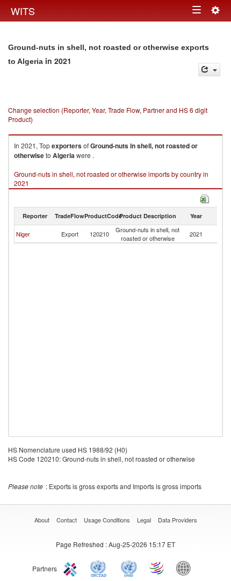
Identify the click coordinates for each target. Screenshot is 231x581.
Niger (23, 233)
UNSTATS (129, 567)
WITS (23, 11)
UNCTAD (100, 567)
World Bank (186, 567)
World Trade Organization (157, 567)
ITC (72, 567)
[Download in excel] (204, 197)
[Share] (209, 69)
